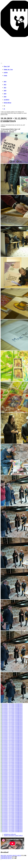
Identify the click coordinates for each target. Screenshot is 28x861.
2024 (5, 81)
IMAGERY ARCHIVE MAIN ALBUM (11, 855)
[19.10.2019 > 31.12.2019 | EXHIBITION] (12, 704)
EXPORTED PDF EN (6, 857)
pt (4, 108)
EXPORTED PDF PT (6, 858)
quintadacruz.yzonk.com (10, 834)
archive (6, 72)
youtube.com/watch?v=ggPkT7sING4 (13, 835)
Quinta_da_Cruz (8, 69)
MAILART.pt (7, 102)
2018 (5, 96)
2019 (5, 93)
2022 (5, 84)
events (5, 75)
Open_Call (6, 66)
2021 (5, 87)
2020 (5, 90)
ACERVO (6, 99)
